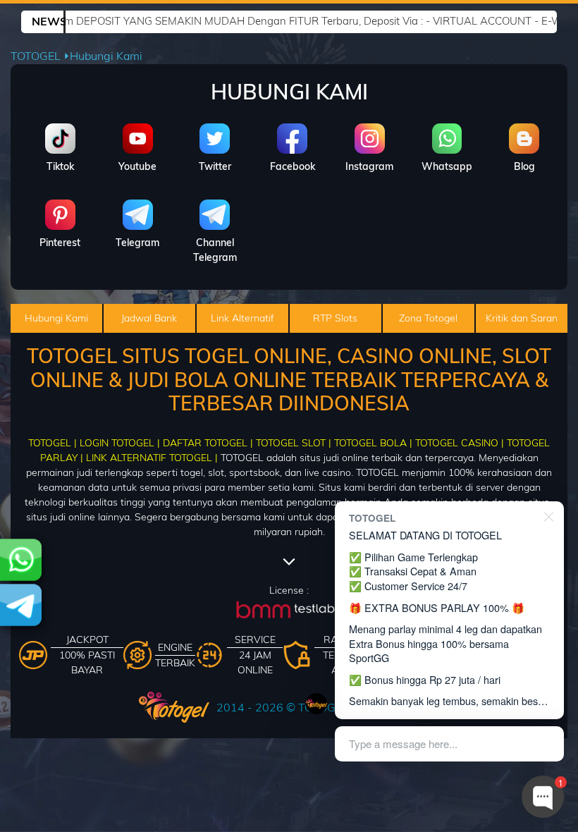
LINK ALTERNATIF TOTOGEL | (152, 457)
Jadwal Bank (149, 318)
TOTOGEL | (52, 442)
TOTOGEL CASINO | (459, 442)
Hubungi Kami (56, 318)
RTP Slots (335, 318)
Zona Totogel (428, 318)
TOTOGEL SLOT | (293, 442)
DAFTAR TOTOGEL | (208, 442)
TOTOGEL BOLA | (373, 442)
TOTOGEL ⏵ (40, 56)
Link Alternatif (242, 318)
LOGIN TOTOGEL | (120, 442)
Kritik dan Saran (522, 318)
